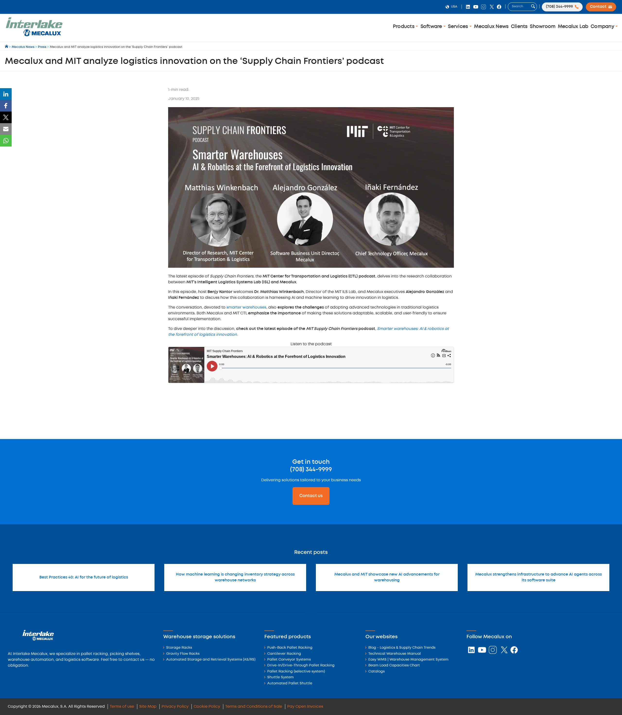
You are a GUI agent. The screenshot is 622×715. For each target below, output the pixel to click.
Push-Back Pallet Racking (289, 647)
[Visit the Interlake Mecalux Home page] (7, 47)
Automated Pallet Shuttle (289, 683)
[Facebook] (6, 106)
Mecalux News (491, 27)
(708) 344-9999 (311, 469)
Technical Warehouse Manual (394, 653)
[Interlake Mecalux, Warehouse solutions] (34, 35)
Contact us (311, 496)
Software (432, 27)
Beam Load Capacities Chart (394, 665)
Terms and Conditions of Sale (253, 706)
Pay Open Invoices (305, 706)
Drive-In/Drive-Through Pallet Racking (301, 665)
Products (404, 27)
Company (603, 27)
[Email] (6, 129)
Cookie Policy (207, 706)
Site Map (147, 706)
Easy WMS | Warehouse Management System (408, 659)
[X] (6, 117)
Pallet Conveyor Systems (289, 659)
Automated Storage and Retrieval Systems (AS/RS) (210, 659)
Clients (519, 27)
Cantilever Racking (284, 653)
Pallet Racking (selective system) (296, 671)
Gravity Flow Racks (182, 653)
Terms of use (122, 706)
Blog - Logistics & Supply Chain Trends (401, 647)
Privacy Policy (175, 706)
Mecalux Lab (573, 27)
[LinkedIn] (6, 94)
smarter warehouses (246, 307)
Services (458, 27)
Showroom (542, 27)
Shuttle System (280, 677)
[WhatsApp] (6, 140)
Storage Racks (179, 647)
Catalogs (376, 671)
